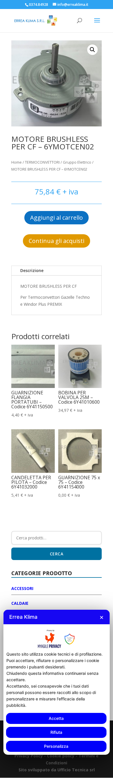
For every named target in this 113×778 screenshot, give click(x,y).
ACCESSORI (22, 588)
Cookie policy (61, 756)
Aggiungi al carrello (56, 217)
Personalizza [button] (56, 746)
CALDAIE (19, 603)
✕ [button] (101, 617)
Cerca (56, 554)
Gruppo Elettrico (77, 162)
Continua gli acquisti (56, 241)
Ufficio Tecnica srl (75, 769)
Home (16, 162)
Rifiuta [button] (56, 732)
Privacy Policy (28, 756)
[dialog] (56, 682)
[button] (92, 49)
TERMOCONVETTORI (42, 162)
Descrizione (31, 270)
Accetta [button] (56, 718)
